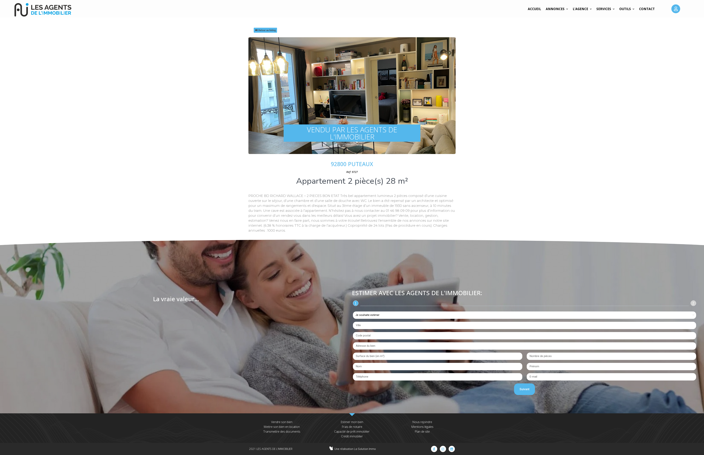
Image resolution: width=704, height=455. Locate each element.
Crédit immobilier (352, 436)
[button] (265, 30)
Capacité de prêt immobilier (352, 431)
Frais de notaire (352, 427)
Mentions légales (422, 427)
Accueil (534, 9)
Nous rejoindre (422, 422)
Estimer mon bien (352, 422)
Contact (647, 9)
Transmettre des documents (281, 431)
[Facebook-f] (434, 449)
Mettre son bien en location (282, 427)
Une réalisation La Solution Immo (355, 449)
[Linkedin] (452, 449)
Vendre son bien (281, 422)
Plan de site (422, 431)
